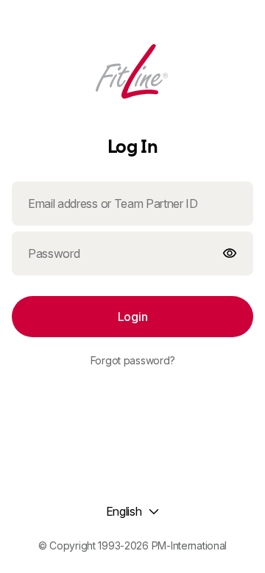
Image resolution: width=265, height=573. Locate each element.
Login (132, 316)
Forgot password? (133, 360)
